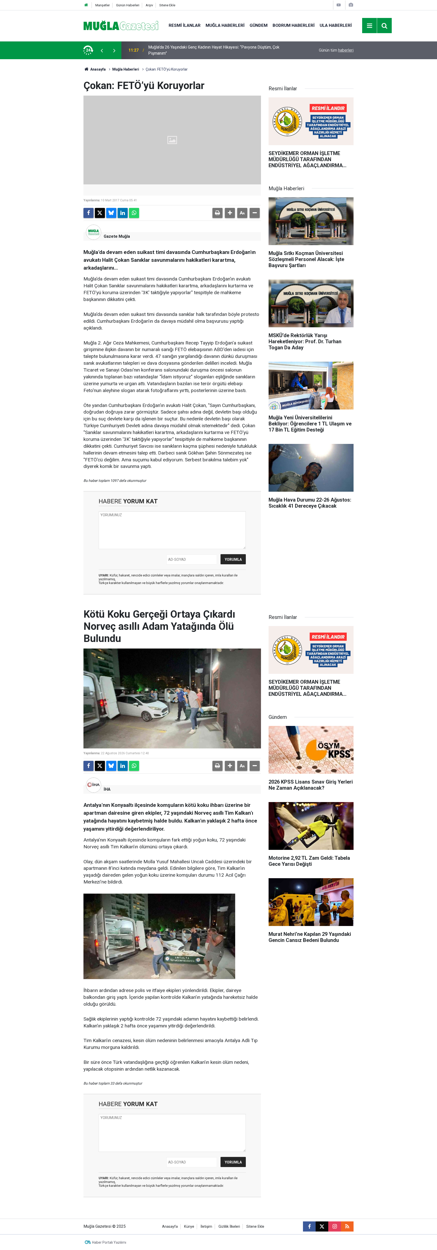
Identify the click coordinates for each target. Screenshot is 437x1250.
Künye (189, 1226)
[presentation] (101, 50)
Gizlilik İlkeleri (229, 1226)
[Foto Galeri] (351, 5)
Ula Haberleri (336, 25)
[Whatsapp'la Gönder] (134, 213)
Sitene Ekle (167, 5)
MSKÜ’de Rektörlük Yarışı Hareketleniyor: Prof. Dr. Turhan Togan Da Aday (211, 50)
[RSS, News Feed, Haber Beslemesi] (347, 1226)
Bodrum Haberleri (294, 25)
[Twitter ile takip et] (322, 1226)
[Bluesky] (111, 213)
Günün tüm (336, 50)
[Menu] (369, 26)
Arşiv (149, 5)
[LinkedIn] (123, 213)
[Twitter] (100, 213)
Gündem (259, 25)
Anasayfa (98, 69)
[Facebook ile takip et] (309, 1226)
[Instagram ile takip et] (334, 1226)
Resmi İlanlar (185, 25)
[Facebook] (88, 213)
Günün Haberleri (127, 5)
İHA (107, 789)
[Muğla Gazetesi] (121, 25)
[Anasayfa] (86, 5)
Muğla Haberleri (225, 25)
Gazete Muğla (117, 236)
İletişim (206, 1226)
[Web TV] (338, 5)
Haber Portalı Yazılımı (109, 1242)
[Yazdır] (217, 213)
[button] (230, 213)
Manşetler (102, 5)
